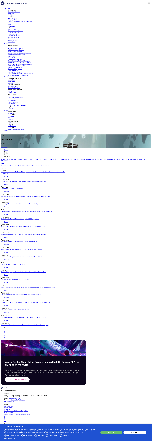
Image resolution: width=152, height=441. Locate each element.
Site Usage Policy (9, 406)
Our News (11, 113)
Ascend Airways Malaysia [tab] (30, 159)
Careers (6, 130)
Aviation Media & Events (15, 51)
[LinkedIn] (4, 418)
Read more (4, 173)
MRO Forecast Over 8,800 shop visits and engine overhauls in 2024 (20, 241)
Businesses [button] (7, 43)
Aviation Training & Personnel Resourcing (19, 53)
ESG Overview (12, 29)
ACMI (9, 46)
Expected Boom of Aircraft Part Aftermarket (13, 264)
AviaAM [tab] (40, 159)
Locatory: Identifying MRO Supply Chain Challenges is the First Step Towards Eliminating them (28, 287)
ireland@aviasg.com (14, 398)
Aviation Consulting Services (16, 50)
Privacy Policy (8, 407)
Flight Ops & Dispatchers (15, 59)
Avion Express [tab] (52, 159)
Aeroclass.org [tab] (7, 159)
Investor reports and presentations (17, 105)
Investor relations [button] (9, 77)
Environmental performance (15, 31)
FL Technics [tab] (122, 159)
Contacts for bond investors (15, 97)
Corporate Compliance (14, 88)
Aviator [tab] (45, 159)
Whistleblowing (12, 34)
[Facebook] (4, 417)
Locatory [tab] (3, 163)
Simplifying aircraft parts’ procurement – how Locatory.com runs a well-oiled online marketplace (27, 302)
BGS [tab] (105, 159)
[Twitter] (4, 420)
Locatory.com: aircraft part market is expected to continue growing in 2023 (21, 294)
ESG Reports (11, 103)
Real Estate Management (15, 69)
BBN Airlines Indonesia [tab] (71, 159)
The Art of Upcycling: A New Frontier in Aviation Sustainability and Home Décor (23, 272)
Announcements (12, 100)
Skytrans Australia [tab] (35, 166)
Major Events (11, 81)
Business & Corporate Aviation (16, 54)
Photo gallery (11, 116)
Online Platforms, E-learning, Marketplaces (20, 64)
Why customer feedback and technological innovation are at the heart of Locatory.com (24, 325)
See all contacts (8, 401)
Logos (9, 122)
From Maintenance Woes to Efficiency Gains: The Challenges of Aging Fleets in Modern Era (26, 211)
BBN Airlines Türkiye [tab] (97, 159)
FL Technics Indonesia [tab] (132, 159)
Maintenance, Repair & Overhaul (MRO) (19, 62)
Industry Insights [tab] (143, 159)
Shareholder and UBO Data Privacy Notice (16, 411)
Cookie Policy (8, 409)
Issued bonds (11, 96)
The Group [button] (7, 8)
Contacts (10, 83)
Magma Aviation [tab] (5, 166)
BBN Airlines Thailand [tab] (84, 159)
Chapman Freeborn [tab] (112, 159)
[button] (50, 439)
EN (2, 133)
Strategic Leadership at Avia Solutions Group (20, 21)
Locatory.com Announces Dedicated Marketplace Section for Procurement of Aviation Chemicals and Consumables (33, 172)
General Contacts (12, 40)
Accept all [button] (111, 432)
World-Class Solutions (14, 12)
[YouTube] (5, 422)
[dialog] (76, 432)
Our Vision (11, 15)
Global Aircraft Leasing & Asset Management (20, 73)
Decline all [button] (134, 432)
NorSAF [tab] (20, 166)
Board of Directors (13, 18)
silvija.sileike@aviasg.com (18, 400)
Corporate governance (14, 35)
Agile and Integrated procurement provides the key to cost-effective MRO (21, 257)
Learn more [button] (4, 147)
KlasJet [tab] (7, 160)
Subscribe (10, 108)
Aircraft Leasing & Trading (15, 48)
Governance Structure (14, 86)
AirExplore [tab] (20, 159)
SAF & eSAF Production (15, 72)
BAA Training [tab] (60, 159)
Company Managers (13, 20)
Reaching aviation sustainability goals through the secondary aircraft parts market (23, 317)
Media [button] (6, 110)
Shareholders (11, 80)
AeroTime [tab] (14, 159)
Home (6, 150)
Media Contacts (12, 126)
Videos (10, 118)
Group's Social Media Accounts (16, 129)
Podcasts (10, 119)
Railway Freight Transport (15, 67)
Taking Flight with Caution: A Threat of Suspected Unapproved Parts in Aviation (23, 181)
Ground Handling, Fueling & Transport (19, 61)
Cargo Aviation (12, 56)
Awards (10, 24)
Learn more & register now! (17, 380)
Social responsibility (13, 32)
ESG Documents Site (14, 37)
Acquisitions (11, 42)
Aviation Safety (12, 92)
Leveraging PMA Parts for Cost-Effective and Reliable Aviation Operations (21, 204)
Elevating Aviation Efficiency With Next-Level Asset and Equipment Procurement (23, 234)
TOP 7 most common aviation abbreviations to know (15, 309)
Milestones (11, 13)
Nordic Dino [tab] (14, 166)
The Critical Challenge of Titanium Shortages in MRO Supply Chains (20, 219)
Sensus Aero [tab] (26, 166)
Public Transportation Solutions (16, 65)
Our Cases (11, 91)
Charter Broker (12, 58)
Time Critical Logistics (14, 70)
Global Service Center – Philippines (18, 75)
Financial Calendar (13, 102)
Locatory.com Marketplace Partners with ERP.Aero (15, 279)
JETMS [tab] (3, 160)
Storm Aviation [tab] (45, 166)
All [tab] (2, 159)
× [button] (150, 425)
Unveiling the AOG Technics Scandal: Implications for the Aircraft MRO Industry (23, 226)
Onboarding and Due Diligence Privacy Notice (17, 414)
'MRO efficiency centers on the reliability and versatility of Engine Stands (21, 249)
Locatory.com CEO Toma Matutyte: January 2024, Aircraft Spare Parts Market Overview (25, 196)
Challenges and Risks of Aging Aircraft (12, 188)
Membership (11, 26)
